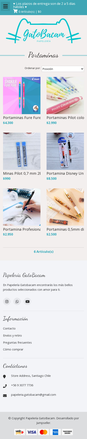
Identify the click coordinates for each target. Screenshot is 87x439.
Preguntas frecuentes (17, 342)
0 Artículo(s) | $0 (30, 11)
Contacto (9, 328)
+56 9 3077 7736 (22, 385)
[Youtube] (27, 301)
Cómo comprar (13, 349)
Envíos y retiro (12, 335)
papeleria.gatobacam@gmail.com (33, 395)
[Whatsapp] (17, 301)
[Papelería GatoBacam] (43, 31)
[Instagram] (7, 301)
